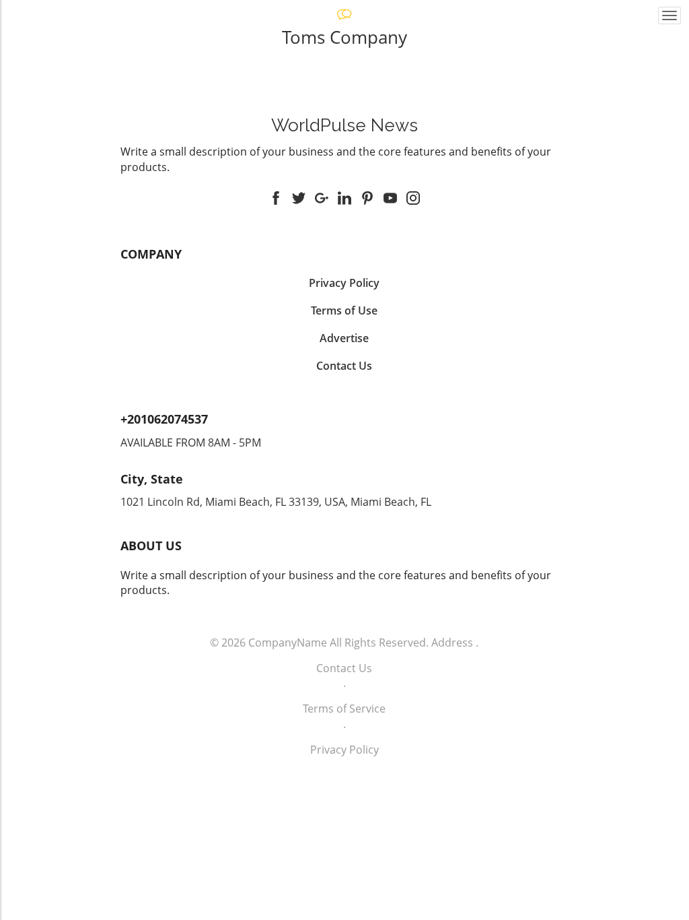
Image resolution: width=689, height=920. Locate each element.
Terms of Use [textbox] (344, 310)
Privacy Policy (344, 749)
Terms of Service (344, 708)
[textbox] (345, 125)
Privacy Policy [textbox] (344, 282)
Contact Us (344, 668)
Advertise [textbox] (344, 338)
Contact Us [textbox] (344, 365)
